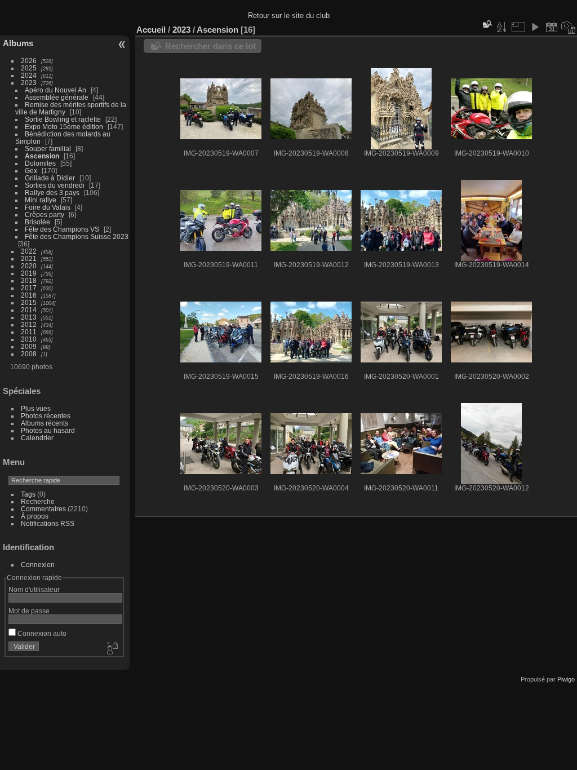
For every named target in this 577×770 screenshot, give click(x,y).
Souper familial (48, 148)
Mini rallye (40, 199)
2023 (29, 82)
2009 (29, 346)
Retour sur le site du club (289, 15)
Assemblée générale (56, 97)
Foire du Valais (47, 207)
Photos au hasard (48, 430)
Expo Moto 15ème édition (64, 126)
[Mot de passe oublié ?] (111, 648)
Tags (28, 494)
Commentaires (43, 508)
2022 (29, 251)
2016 (29, 295)
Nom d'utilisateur (34, 589)
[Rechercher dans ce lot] (486, 24)
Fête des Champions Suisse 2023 (76, 236)
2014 (29, 309)
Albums (18, 43)
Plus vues (36, 408)
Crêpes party (44, 214)
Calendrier (37, 437)
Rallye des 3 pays (52, 192)
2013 (29, 317)
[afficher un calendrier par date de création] (568, 27)
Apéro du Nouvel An (55, 90)
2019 (29, 273)
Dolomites (40, 163)
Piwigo (566, 679)
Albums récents (44, 423)
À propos (34, 516)
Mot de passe (29, 610)
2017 (29, 287)
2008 (29, 353)
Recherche (38, 501)
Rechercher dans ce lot (210, 46)
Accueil (151, 29)
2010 (29, 339)
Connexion (38, 564)
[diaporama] (534, 27)
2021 (29, 258)
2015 (29, 302)
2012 (29, 324)
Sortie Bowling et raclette (63, 119)
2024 (29, 75)
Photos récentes (45, 415)
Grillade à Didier (50, 178)
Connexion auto (41, 633)
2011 (29, 331)
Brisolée (37, 221)
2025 (29, 68)
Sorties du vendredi (55, 185)
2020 (29, 265)
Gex (31, 170)
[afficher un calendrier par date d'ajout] (551, 27)
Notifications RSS (47, 523)
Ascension (42, 156)
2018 (29, 280)
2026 (29, 60)
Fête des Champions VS (62, 229)
